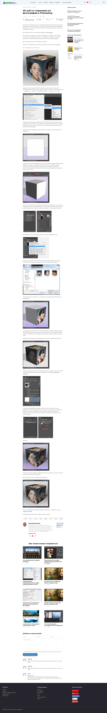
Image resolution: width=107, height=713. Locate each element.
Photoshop (33, 2)
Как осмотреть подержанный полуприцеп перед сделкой (74, 31)
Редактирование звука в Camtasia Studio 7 (78, 57)
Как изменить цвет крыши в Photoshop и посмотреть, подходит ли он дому (75, 17)
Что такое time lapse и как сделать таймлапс (78, 41)
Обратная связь (6, 694)
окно (33, 122)
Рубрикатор (5, 695)
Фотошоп (39, 689)
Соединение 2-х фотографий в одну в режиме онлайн (31, 624)
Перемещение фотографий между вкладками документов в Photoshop (53, 562)
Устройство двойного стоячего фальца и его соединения (74, 12)
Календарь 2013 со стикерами (78, 49)
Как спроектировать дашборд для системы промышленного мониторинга (75, 24)
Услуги (40, 2)
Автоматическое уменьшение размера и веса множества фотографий (31, 604)
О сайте (4, 689)
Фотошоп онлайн (67, 2)
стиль (51, 372)
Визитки (51, 2)
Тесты (38, 694)
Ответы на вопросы (41, 697)
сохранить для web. (27, 511)
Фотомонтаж (40, 692)
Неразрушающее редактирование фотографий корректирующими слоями (31, 583)
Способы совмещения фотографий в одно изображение (53, 624)
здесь (56, 38)
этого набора (50, 32)
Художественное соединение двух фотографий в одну (52, 603)
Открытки (45, 2)
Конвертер (57, 2)
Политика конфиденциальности (9, 692)
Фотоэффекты (40, 691)
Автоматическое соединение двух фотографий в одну (52, 582)
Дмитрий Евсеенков (34, 523)
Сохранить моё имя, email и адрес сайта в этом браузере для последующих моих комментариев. (42, 651)
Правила (4, 691)
